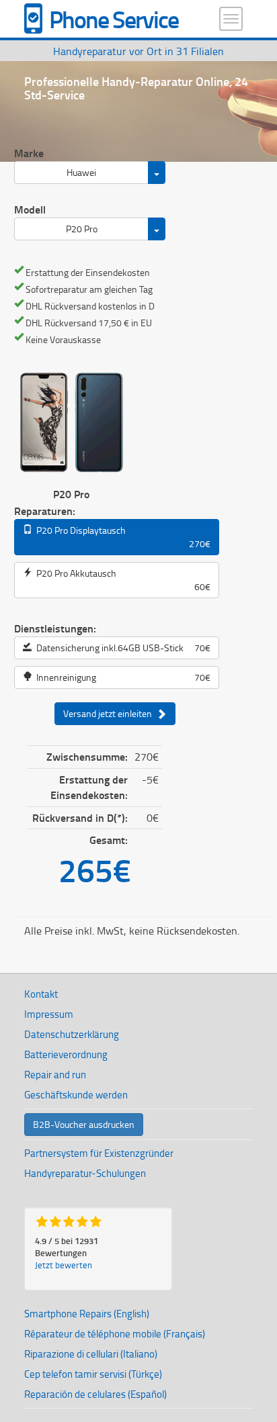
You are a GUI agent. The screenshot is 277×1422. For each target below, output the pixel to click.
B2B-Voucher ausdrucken (83, 1124)
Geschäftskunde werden (76, 1095)
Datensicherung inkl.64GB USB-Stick (121, 647)
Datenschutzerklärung (71, 1034)
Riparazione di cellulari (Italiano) (90, 1354)
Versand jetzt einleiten (109, 713)
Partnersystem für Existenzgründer (98, 1153)
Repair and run (55, 1075)
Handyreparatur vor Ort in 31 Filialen (138, 51)
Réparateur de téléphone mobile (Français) (114, 1334)
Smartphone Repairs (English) (86, 1314)
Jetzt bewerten (63, 1265)
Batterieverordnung (66, 1054)
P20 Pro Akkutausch (121, 580)
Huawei (81, 172)
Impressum (48, 1014)
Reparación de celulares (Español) (95, 1394)
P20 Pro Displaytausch (121, 537)
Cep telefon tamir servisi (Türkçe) (93, 1374)
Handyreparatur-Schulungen (85, 1173)
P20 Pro (81, 228)
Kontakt (41, 994)
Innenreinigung (121, 677)
